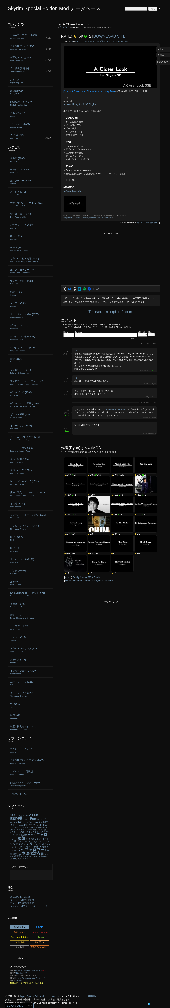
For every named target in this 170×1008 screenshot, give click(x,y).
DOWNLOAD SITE (109, 36)
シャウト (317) (18, 638)
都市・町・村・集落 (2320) (24, 260)
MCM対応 (101, 41)
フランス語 (30, 839)
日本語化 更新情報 (20, 69)
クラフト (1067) (18, 304)
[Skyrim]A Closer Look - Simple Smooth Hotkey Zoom (89, 91)
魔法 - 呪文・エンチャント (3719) (28, 493)
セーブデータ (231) (20, 627)
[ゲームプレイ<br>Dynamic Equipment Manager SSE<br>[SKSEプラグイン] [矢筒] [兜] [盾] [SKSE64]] (99, 543)
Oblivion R (19, 932)
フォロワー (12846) (20, 371)
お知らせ (18, 980)
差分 (147, 223)
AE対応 (19, 816)
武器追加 (18, 856)
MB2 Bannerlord (39, 947)
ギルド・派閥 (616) (20, 415)
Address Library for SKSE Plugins (79, 104)
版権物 (25, 856)
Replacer (19, 825)
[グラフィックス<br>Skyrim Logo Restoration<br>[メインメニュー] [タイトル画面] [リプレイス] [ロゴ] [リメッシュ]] (75, 563)
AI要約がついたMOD (21, 58)
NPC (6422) (16, 538)
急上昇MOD (16, 92)
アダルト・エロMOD (21, 750)
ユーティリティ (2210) (22, 683)
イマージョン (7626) (21, 427)
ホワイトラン (36, 841)
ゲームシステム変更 (28, 830)
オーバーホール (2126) (22, 560)
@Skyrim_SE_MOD (20, 967)
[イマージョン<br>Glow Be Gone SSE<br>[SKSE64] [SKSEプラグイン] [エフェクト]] (99, 563)
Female (36, 819)
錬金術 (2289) (17, 159)
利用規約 (92, 996)
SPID (41, 825)
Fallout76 (20, 942)
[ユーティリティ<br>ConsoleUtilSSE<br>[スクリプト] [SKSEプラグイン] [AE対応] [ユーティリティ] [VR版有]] (75, 465)
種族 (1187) (22, 616)
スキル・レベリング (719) (24, 649)
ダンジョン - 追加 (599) (22, 337)
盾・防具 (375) (18, 193)
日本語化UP (154, 223)
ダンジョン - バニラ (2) (22, 349)
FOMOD (26, 819)
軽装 (47, 856)
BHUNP (26, 816)
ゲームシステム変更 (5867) (24, 404)
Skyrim (39, 926)
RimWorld (39, 942)
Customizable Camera (116, 409)
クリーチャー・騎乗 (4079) (24, 315)
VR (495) (15, 705)
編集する (140, 223)
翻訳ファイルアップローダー (25, 784)
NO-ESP (24, 822)
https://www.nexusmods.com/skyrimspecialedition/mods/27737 (88, 218)
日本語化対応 (29, 853)
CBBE (33, 815)
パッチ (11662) (18, 571)
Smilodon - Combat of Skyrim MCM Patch (93, 580)
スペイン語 (41, 829)
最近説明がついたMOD (22, 47)
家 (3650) (15, 583)
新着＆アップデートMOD (23, 36)
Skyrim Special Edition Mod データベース (54, 8)
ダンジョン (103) (19, 326)
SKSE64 (124, 41)
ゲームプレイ (64, 27)
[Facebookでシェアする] (89, 289)
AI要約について (21, 973)
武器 (12, 856)
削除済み (36, 846)
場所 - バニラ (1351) (21, 471)
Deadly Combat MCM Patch (86, 577)
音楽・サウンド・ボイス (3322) (26, 204)
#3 (75, 351)
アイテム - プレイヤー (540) (25, 438)
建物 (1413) (16, 237)
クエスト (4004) (19, 605)
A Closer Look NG (72, 191)
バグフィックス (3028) (22, 226)
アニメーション (17, 827)
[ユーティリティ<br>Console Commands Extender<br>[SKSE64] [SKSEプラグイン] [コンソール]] (75, 484)
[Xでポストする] (64, 289)
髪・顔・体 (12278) (20, 215)
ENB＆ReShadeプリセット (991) (27, 594)
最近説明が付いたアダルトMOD (27, 761)
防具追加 (21, 859)
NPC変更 (38, 822)
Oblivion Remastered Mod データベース (30, 978)
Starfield (19, 947)
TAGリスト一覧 (18, 795)
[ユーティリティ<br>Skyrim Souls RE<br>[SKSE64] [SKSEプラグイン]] (122, 563)
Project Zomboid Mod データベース (28, 970)
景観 (43, 853)
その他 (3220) (17, 505)
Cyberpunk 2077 (19, 937)
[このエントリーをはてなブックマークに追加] (149, 1003)
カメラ (77, 41)
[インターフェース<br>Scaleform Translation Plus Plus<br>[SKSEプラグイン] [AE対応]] (99, 484)
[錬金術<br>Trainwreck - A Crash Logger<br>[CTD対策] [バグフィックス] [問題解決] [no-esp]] (145, 484)
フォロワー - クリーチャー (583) (27, 382)
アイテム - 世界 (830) (21, 449)
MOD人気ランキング (21, 103)
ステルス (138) (18, 661)
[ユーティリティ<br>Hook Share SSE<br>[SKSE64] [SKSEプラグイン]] (145, 543)
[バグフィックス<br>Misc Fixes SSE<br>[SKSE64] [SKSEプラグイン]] (122, 543)
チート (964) (19, 248)
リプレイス (37, 843)
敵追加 (15, 854)
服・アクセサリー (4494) (23, 271)
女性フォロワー (31, 850)
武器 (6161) (16, 716)
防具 (15, 858)
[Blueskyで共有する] (69, 289)
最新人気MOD (17, 114)
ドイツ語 (20, 832)
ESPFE (16, 819)
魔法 (26, 859)
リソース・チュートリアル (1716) (28, 516)
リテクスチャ (21, 843)
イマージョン (31, 827)
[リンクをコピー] (97, 289)
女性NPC (13, 850)
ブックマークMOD (20, 125)
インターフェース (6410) (23, 672)
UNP (46, 825)
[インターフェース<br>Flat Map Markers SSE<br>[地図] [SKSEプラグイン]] (122, 524)
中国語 (26, 846)
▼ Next (161, 55)
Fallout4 (39, 937)
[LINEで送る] (84, 289)
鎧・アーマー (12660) (21, 182)
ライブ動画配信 (18, 136)
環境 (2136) (16, 360)
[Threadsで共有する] (74, 289)
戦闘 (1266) (16, 293)
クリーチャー (15, 830)
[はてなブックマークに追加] (79, 289)
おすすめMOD (17, 81)
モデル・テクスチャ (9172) (24, 527)
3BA (13, 815)
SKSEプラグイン (112, 41)
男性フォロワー (34, 856)
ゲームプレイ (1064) (21, 393)
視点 (71, 41)
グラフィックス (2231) (22, 694)
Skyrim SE (19, 926)
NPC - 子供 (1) (18, 549)
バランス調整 (21, 835)
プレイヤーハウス (23, 841)
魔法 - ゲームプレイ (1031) (24, 482)
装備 (43, 856)
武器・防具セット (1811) (23, 727)
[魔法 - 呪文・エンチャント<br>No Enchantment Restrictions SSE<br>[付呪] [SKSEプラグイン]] (145, 524)
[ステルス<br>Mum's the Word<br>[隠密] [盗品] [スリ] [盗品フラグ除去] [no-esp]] (75, 504)
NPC (32, 822)
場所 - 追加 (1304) (19, 460)
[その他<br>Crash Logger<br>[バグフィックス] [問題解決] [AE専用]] (99, 504)
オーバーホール (43, 827)
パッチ (68, 577)
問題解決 (45, 847)
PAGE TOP (162, 62)
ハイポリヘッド (32, 832)
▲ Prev (161, 49)
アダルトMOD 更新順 (21, 772)
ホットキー (92, 41)
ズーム (83, 41)
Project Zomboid (39, 932)
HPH (45, 819)
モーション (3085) (20, 170)
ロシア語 (18, 847)
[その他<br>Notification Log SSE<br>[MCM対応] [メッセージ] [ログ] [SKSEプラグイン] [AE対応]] (75, 524)
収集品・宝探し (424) (26, 282)
